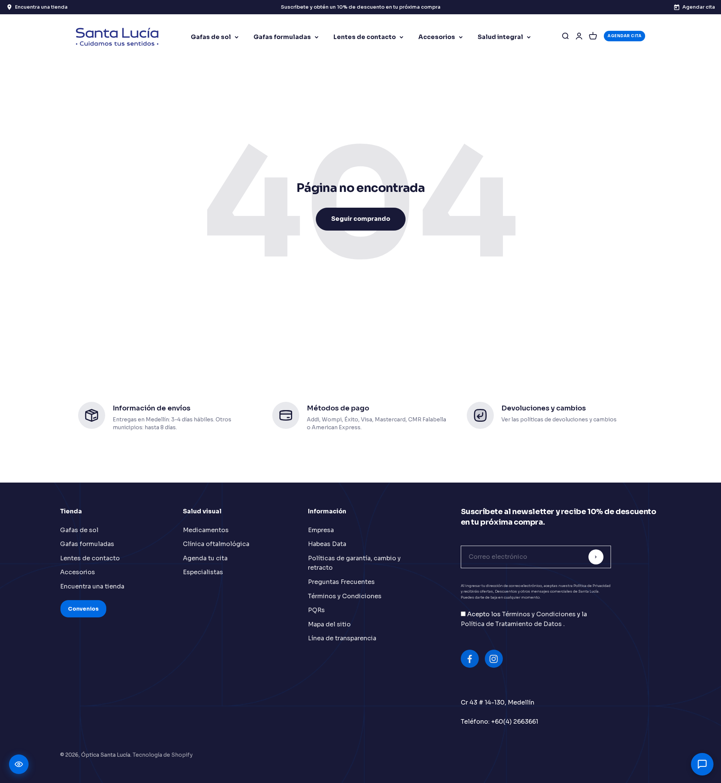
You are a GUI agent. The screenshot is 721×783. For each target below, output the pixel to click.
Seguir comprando (360, 219)
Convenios (83, 608)
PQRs (316, 610)
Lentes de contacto (364, 37)
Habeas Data (327, 544)
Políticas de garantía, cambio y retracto (354, 563)
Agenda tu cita (205, 558)
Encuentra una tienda (92, 586)
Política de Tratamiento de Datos (512, 624)
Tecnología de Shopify (163, 754)
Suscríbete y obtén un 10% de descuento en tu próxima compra (360, 7)
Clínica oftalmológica (216, 544)
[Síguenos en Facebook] (470, 659)
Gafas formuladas (282, 37)
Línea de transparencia (342, 638)
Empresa (321, 530)
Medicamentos (206, 530)
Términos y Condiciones (345, 596)
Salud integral (500, 37)
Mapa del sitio (329, 624)
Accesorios (436, 37)
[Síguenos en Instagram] (494, 659)
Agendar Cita (624, 35)
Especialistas (203, 572)
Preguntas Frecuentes (341, 582)
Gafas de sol (211, 37)
